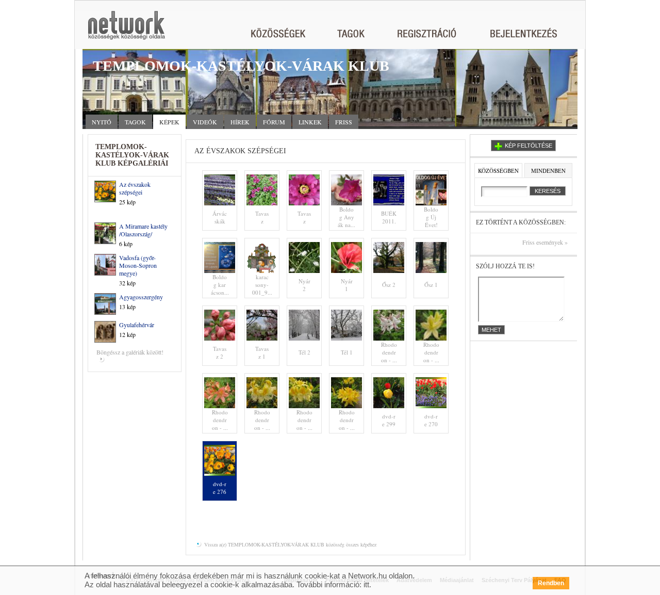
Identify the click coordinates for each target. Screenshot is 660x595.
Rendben (551, 583)
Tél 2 (304, 352)
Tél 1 (347, 352)
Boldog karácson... (220, 284)
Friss (343, 122)
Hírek (240, 122)
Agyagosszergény (141, 297)
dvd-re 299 (388, 420)
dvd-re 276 (219, 487)
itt (366, 584)
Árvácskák (219, 217)
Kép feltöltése (528, 145)
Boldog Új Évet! (431, 217)
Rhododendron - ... (389, 352)
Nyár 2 (304, 285)
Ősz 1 (431, 284)
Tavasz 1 (262, 352)
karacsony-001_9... (262, 284)
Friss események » (545, 242)
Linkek (310, 122)
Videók (205, 122)
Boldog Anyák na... (346, 217)
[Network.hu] (126, 30)
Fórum (274, 122)
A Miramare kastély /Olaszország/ (143, 230)
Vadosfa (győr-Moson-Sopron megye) (138, 265)
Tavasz (262, 217)
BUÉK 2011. (389, 217)
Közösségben (498, 170)
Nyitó (101, 122)
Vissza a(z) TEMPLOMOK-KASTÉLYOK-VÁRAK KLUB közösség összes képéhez (289, 544)
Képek (169, 122)
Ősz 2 (388, 284)
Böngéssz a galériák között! (129, 352)
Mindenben (548, 170)
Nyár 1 (347, 285)
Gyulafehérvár (136, 324)
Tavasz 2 (219, 352)
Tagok (135, 122)
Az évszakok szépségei (135, 188)
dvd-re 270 (431, 420)
